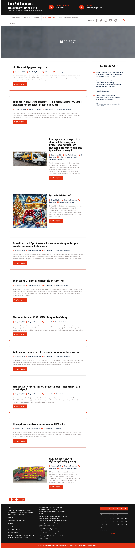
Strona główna (15, 18)
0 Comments (49, 109)
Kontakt (27, 18)
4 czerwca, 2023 (56, 466)
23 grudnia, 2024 (56, 200)
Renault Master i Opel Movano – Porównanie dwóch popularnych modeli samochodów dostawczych (45, 244)
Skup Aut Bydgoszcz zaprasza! (32, 67)
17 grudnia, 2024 (20, 356)
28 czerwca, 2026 (20, 109)
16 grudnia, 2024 (20, 394)
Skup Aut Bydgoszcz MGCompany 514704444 (22, 5)
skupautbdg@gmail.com (94, 7)
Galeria (12, 23)
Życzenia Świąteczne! (60, 195)
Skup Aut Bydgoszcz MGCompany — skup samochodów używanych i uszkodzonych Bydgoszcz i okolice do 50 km (47, 103)
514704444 (60, 7)
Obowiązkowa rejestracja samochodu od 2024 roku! (39, 424)
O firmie (37, 18)
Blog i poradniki (49, 18)
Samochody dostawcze (63, 72)
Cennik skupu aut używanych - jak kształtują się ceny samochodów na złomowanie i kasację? (20, 512)
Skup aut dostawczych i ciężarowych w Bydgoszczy (62, 460)
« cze (113, 533)
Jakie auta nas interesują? (68, 18)
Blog (9, 507)
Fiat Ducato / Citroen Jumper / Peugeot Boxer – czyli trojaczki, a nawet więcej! (46, 388)
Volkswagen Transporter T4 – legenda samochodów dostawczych (46, 352)
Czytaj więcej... (20, 84)
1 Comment (49, 72)
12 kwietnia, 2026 (56, 155)
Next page (20, 500)
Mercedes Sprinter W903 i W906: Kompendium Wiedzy (40, 317)
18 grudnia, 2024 (20, 285)
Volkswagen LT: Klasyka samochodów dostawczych (38, 280)
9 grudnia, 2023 (20, 428)
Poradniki (58, 428)
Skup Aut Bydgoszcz (35, 72)
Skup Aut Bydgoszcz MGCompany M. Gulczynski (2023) (61, 545)
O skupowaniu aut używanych (68, 157)
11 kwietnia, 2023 (20, 72)
